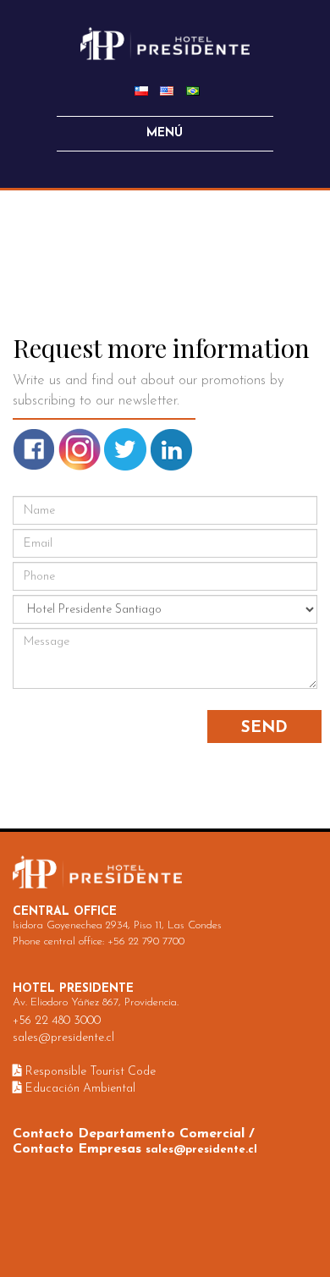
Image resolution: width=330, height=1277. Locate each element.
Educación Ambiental (78, 1088)
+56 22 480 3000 (57, 1021)
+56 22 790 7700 (145, 941)
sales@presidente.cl (63, 1038)
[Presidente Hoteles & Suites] (165, 42)
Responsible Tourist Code (89, 1071)
